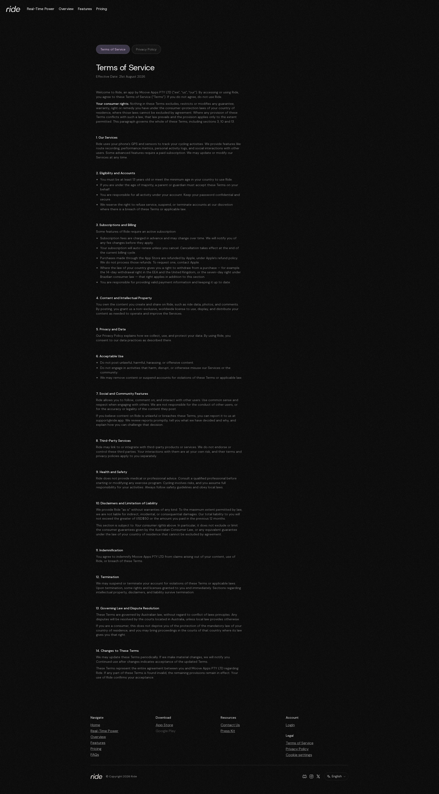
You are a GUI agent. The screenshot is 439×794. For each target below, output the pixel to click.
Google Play (166, 730)
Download (163, 717)
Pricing (101, 9)
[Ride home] (13, 9)
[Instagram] (311, 776)
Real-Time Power (40, 9)
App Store (164, 725)
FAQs (95, 754)
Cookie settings (299, 754)
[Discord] (304, 776)
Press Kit (228, 730)
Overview (66, 9)
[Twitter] (318, 776)
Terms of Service (113, 49)
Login (290, 725)
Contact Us (230, 725)
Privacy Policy (146, 49)
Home (95, 725)
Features (85, 9)
